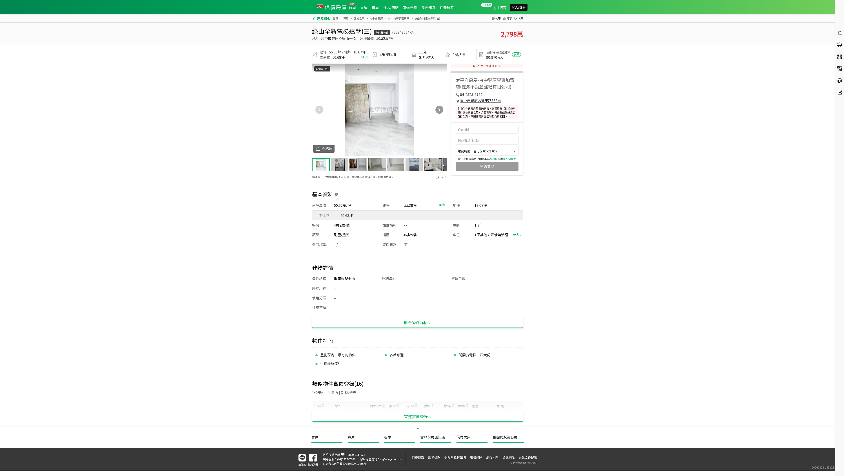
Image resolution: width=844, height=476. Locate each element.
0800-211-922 (356, 454)
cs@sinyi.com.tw (391, 459)
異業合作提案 (528, 457)
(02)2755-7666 (346, 459)
